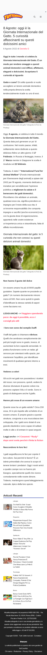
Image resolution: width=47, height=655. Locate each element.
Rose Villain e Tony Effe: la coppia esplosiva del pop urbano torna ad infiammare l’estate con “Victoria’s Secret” (23, 544)
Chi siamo (8, 651)
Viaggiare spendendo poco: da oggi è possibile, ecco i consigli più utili (23, 317)
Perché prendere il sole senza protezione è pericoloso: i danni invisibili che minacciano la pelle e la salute (23, 562)
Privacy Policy (28, 651)
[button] (34, 17)
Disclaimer (38, 651)
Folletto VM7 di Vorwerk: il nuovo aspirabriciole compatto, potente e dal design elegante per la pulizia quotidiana (22, 580)
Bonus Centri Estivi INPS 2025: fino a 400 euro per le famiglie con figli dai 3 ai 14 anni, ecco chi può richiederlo (22, 599)
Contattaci (37, 636)
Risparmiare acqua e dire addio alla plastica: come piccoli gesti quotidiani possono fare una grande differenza (22, 525)
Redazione (17, 651)
